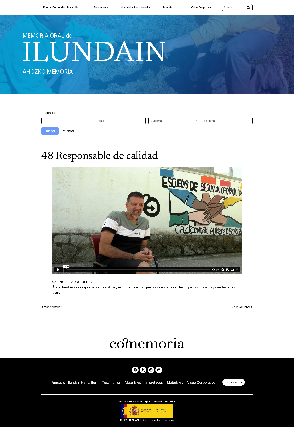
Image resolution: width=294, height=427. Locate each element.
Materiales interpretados (135, 7)
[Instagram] (151, 370)
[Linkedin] (158, 370)
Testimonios (101, 7)
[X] (143, 370)
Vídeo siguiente (241, 307)
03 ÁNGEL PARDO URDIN (72, 282)
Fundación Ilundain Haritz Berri (62, 7)
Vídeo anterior (52, 307)
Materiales (175, 382)
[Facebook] (135, 370)
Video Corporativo (202, 7)
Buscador (48, 113)
